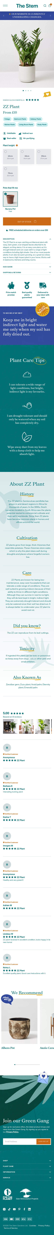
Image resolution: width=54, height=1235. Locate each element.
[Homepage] (27, 6)
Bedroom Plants (20, 119)
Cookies (32, 1226)
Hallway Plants (35, 119)
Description (9, 239)
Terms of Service (10, 1228)
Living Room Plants (26, 124)
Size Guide (8, 267)
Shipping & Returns (12, 272)
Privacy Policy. (12, 1132)
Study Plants (41, 124)
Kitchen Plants (10, 124)
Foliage (7, 119)
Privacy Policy (44, 1226)
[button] (3, 16)
